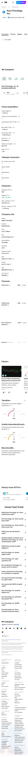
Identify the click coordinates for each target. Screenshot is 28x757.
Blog (16, 697)
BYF (3, 669)
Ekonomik (4, 691)
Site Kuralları (5, 726)
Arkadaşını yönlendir (7, 723)
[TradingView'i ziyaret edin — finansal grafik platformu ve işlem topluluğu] (8, 70)
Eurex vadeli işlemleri (20, 687)
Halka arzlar (5, 696)
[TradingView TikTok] (25, 628)
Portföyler (4, 701)
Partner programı (19, 752)
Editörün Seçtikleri (6, 736)
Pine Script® (5, 708)
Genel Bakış (18, 673)
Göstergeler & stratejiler (5, 742)
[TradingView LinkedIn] (17, 628)
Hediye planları (18, 668)
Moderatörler (5, 728)
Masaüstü (4, 714)
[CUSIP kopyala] (10, 264)
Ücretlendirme (18, 664)
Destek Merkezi (19, 699)
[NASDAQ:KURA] (3, 376)
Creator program (6, 724)
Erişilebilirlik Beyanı (19, 725)
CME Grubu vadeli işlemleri (19, 685)
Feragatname (18, 720)
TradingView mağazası (20, 707)
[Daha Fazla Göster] (9, 7)
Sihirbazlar (4, 744)
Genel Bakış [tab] (5, 34)
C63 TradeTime (18, 712)
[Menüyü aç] (2, 2)
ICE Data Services (12, 639)
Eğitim (3, 734)
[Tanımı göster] (10, 111)
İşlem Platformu (18, 742)
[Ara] (13, 2)
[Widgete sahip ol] (24, 400)
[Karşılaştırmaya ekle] (17, 93)
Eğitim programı (19, 753)
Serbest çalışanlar (6, 746)
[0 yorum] (9, 392)
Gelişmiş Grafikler (19, 740)
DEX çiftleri (4, 676)
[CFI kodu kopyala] (7, 275)
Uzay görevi (18, 695)
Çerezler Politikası (19, 723)
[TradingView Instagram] (14, 628)
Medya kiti (17, 702)
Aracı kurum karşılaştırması (18, 677)
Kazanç (3, 693)
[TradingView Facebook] (6, 628)
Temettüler (4, 694)
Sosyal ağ (4, 719)
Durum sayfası (18, 730)
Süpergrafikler (5, 663)
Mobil (3, 713)
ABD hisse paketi (19, 689)
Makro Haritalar (5, 706)
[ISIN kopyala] (13, 259)
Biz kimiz (17, 694)
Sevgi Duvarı (5, 721)
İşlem (3, 733)
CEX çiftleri (4, 674)
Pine (3, 678)
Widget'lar (17, 735)
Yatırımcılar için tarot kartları (20, 710)
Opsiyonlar (4, 704)
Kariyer (16, 701)
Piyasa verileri (18, 666)
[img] (23, 17)
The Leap (17, 679)
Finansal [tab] (12, 34)
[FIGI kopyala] (13, 270)
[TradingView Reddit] (3, 632)
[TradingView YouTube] (10, 628)
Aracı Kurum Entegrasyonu (18, 749)
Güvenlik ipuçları (19, 727)
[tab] (19, 285)
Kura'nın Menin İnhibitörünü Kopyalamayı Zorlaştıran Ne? (11, 379)
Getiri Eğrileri (5, 703)
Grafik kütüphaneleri (20, 737)
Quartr (16, 651)
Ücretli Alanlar (5, 748)
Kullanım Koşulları (19, 718)
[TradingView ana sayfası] (5, 2)
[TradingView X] (3, 628)
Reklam (16, 747)
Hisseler (4, 667)
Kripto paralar (5, 673)
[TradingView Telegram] (21, 628)
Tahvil (3, 671)
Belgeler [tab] (19, 34)
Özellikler (17, 663)
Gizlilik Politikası (19, 722)
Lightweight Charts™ (20, 739)
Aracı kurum (18, 674)
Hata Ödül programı (20, 729)
